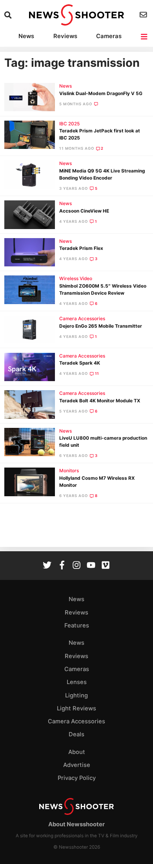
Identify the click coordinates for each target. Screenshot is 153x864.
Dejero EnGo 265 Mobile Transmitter (100, 326)
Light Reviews (76, 708)
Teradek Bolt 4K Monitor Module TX (99, 401)
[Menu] (144, 36)
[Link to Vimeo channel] (105, 566)
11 (97, 373)
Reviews (65, 36)
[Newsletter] (144, 14)
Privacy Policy (77, 777)
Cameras (109, 36)
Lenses (77, 682)
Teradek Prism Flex (81, 248)
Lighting (76, 695)
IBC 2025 (69, 124)
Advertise (76, 765)
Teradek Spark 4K (79, 363)
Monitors (69, 470)
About (76, 752)
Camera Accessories (82, 318)
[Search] (8, 15)
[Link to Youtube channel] (91, 566)
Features (76, 625)
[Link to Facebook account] (62, 566)
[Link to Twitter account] (47, 566)
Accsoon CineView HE (84, 211)
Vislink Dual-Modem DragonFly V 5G (100, 93)
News (26, 36)
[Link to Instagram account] (76, 566)
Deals (76, 734)
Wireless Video (75, 278)
